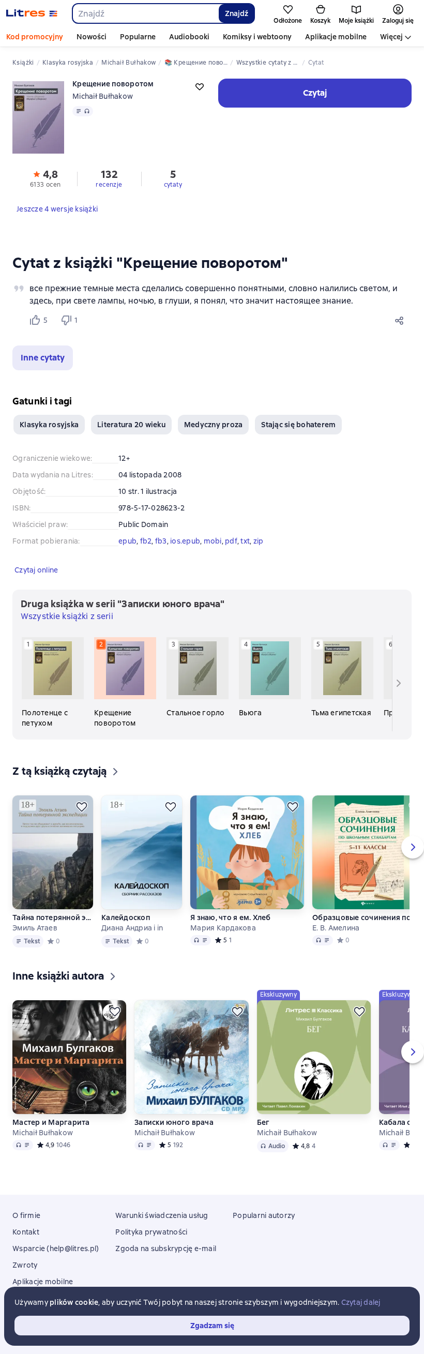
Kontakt (25, 1232)
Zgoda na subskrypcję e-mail (165, 1248)
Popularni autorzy (264, 1215)
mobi (213, 541)
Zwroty (25, 1265)
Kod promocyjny (34, 36)
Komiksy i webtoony (257, 36)
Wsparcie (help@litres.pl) (55, 1248)
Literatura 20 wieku (131, 424)
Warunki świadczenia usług (161, 1215)
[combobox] (145, 13)
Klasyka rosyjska (49, 424)
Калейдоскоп (125, 917)
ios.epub (185, 541)
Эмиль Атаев (34, 927)
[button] (42, 357)
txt (245, 541)
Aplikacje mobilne (336, 36)
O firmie (26, 1215)
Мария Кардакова (223, 927)
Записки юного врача (174, 1122)
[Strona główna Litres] (31, 13)
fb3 (161, 541)
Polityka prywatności (151, 1232)
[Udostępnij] (401, 320)
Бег (263, 1122)
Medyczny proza (213, 424)
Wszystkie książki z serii (67, 616)
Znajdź (236, 13)
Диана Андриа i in (132, 927)
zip (258, 541)
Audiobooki (189, 36)
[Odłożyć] (81, 807)
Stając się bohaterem (298, 424)
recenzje (109, 184)
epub (127, 541)
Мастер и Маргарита (51, 1122)
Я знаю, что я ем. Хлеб (230, 917)
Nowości (92, 36)
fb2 (146, 541)
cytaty (173, 184)
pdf (231, 541)
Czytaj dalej (361, 1302)
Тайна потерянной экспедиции (52, 917)
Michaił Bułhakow (102, 96)
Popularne (138, 36)
